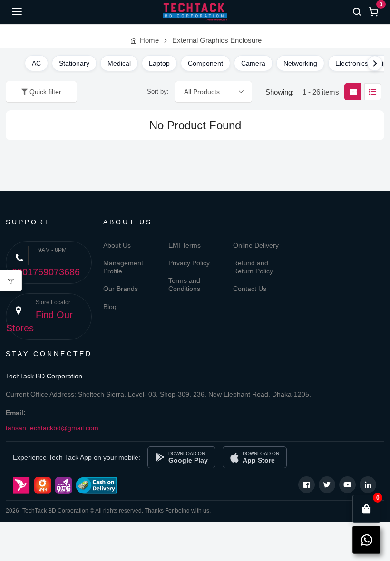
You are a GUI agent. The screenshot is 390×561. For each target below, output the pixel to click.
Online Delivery (256, 245)
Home (149, 40)
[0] (366, 509)
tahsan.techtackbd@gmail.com (52, 428)
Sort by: (158, 91)
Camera (253, 63)
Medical (119, 63)
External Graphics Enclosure (217, 40)
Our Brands (120, 288)
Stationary (74, 63)
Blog (110, 306)
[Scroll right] (374, 63)
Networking (300, 63)
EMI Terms (184, 245)
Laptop (159, 63)
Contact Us (249, 288)
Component (205, 63)
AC (36, 63)
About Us (117, 245)
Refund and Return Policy (253, 267)
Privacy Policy (189, 263)
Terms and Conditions (184, 284)
